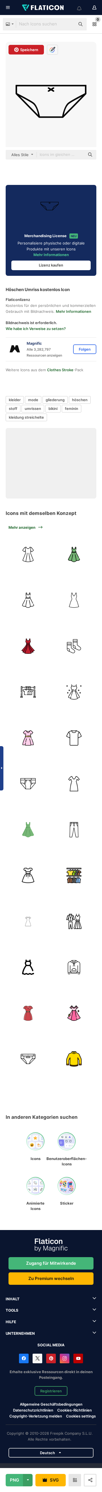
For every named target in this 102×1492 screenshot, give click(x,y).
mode (33, 399)
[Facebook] (24, 1358)
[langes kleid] (74, 784)
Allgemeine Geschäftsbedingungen (51, 1404)
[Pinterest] (51, 1358)
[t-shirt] (74, 738)
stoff (13, 408)
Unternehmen (20, 1333)
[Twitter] (37, 1358)
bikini (53, 408)
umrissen (33, 408)
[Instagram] (64, 1358)
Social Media (51, 1345)
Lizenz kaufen (51, 265)
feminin (71, 408)
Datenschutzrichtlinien (33, 1410)
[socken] (74, 646)
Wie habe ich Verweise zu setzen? (36, 328)
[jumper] (74, 1059)
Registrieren (51, 1391)
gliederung (55, 399)
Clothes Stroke (60, 370)
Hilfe (11, 1322)
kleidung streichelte (26, 417)
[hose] (74, 830)
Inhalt (13, 1299)
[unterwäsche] (28, 784)
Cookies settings (81, 1416)
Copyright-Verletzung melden (35, 1416)
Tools (12, 1310)
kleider (15, 399)
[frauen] (28, 921)
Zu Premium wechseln (51, 1278)
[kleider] (28, 692)
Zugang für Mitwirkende (51, 1263)
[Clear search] (68, 24)
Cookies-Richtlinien (74, 1410)
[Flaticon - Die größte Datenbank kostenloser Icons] (43, 8)
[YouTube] (78, 1358)
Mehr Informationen (51, 254)
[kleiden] (74, 876)
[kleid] (28, 554)
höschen (80, 399)
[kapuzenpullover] (74, 967)
